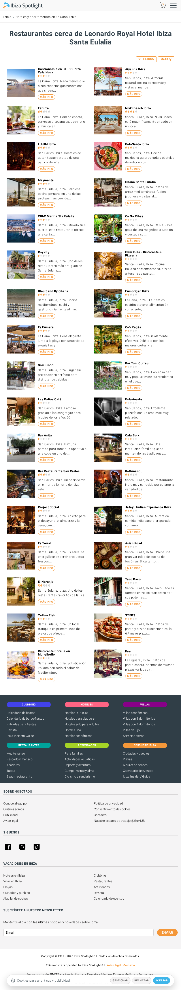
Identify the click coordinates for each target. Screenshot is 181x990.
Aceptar (161, 980)
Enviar (167, 932)
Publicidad (10, 815)
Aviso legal (10, 820)
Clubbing (100, 875)
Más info (46, 97)
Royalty (43, 252)
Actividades (102, 887)
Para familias (74, 753)
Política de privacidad (108, 803)
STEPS (130, 615)
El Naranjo (46, 581)
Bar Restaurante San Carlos (59, 471)
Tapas (11, 770)
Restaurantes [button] (28, 745)
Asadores (13, 765)
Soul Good (46, 365)
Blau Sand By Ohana (53, 291)
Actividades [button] (87, 745)
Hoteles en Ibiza (14, 875)
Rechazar (141, 980)
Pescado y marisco (19, 759)
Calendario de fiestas (21, 713)
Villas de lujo (131, 730)
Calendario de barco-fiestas (25, 718)
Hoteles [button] (87, 704)
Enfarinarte (133, 399)
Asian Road (133, 543)
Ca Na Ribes (134, 216)
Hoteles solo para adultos (82, 724)
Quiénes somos (13, 809)
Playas (127, 759)
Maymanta (46, 180)
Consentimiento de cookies (112, 809)
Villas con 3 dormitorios (139, 718)
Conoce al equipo (15, 803)
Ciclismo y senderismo (80, 776)
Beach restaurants (19, 776)
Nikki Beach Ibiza (138, 108)
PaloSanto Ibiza (137, 144)
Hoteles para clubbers (79, 718)
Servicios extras (133, 736)
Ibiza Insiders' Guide (20, 736)
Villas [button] (145, 704)
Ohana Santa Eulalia (140, 182)
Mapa (164, 59)
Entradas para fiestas (21, 724)
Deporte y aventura (78, 765)
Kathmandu (134, 471)
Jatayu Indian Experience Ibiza (148, 507)
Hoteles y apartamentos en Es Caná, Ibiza (46, 17)
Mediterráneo (16, 753)
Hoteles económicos (78, 736)
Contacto (100, 815)
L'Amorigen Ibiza (137, 291)
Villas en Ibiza (12, 881)
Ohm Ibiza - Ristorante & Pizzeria (143, 253)
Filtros (148, 59)
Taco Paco (133, 579)
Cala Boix (132, 435)
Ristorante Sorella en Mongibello (54, 652)
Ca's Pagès (133, 327)
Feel (128, 651)
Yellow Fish (46, 615)
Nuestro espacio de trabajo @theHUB (119, 820)
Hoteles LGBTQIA (76, 713)
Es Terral (44, 543)
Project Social (48, 507)
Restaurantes (103, 881)
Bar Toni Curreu (137, 363)
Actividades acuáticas (80, 759)
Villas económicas (135, 713)
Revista (12, 730)
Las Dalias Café (50, 399)
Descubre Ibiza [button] (145, 745)
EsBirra (43, 108)
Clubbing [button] (29, 704)
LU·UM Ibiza (47, 144)
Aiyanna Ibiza (135, 69)
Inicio (7, 17)
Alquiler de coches (135, 765)
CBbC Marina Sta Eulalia (56, 216)
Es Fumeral (46, 327)
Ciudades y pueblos (136, 753)
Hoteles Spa (73, 730)
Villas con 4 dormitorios (139, 724)
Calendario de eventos (138, 770)
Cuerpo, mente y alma (79, 770)
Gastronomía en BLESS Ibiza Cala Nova (59, 70)
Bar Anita (45, 435)
